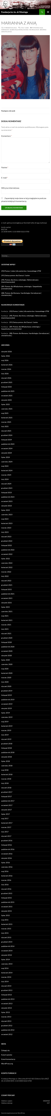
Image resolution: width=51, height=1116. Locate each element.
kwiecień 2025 (6, 418)
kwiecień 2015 (6, 924)
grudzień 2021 (6, 585)
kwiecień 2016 (6, 876)
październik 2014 (7, 946)
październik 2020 (7, 647)
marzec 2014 (6, 977)
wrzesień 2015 (6, 907)
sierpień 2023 (6, 506)
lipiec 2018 (5, 761)
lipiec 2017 (5, 814)
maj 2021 (4, 616)
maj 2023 (4, 519)
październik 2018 (7, 752)
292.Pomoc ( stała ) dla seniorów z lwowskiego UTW (21, 271)
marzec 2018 (6, 779)
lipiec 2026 (5, 356)
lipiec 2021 (5, 607)
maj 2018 (4, 770)
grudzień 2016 (6, 840)
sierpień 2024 (6, 453)
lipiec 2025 (5, 404)
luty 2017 (5, 832)
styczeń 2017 (6, 836)
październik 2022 (7, 550)
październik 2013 (7, 999)
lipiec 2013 (5, 1012)
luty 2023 (5, 532)
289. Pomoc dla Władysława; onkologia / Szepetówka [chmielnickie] (20, 328)
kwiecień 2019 (6, 726)
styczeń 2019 (6, 739)
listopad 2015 (6, 898)
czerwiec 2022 (6, 563)
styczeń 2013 (6, 1021)
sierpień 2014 (6, 955)
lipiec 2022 (5, 559)
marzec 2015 (6, 929)
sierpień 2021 (6, 603)
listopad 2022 (6, 545)
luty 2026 (5, 373)
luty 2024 (5, 479)
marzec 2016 (6, 880)
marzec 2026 (6, 369)
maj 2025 (4, 413)
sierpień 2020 (6, 655)
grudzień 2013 (6, 990)
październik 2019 (7, 699)
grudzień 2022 (6, 541)
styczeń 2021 (6, 633)
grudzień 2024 (6, 435)
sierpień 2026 (6, 351)
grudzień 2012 (6, 1025)
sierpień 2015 (6, 911)
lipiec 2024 (5, 457)
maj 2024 (4, 466)
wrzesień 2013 (6, 1003)
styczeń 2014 (6, 986)
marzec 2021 (6, 625)
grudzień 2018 (6, 744)
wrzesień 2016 (6, 854)
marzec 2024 (6, 475)
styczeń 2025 (6, 431)
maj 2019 (4, 722)
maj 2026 (4, 360)
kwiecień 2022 (6, 567)
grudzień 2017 (6, 792)
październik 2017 (7, 801)
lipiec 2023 (5, 510)
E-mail (4, 177)
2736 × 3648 (24, 28)
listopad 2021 (6, 589)
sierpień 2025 (6, 400)
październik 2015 (7, 902)
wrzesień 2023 (6, 501)
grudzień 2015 (6, 893)
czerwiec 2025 (6, 409)
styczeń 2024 (6, 484)
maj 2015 (4, 920)
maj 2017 (4, 818)
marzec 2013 (6, 1017)
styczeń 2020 (6, 686)
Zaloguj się (5, 1050)
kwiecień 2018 (6, 774)
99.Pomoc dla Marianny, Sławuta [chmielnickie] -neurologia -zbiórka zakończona (23, 30)
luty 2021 (5, 629)
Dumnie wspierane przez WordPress (13, 1113)
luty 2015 (5, 933)
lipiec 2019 (5, 713)
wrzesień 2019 (6, 704)
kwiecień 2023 (6, 523)
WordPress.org (7, 1064)
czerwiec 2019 (6, 717)
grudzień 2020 (6, 638)
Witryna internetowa (10, 188)
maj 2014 (4, 968)
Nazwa (4, 167)
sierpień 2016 (6, 858)
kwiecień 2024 (6, 470)
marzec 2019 (6, 730)
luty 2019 (5, 735)
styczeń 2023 (6, 536)
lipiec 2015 (5, 915)
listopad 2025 (6, 387)
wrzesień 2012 (6, 1034)
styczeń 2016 (6, 889)
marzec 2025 (6, 422)
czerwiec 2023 (6, 514)
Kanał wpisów (6, 1055)
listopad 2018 (6, 748)
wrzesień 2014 (6, 951)
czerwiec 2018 (6, 766)
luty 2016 (5, 885)
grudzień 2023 (6, 488)
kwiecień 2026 (6, 365)
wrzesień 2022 (6, 554)
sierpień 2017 (6, 810)
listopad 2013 (6, 995)
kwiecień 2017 (6, 823)
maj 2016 (4, 871)
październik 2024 (7, 444)
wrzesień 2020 (6, 651)
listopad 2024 (6, 440)
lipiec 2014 (5, 959)
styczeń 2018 (6, 788)
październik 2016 (7, 849)
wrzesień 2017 (6, 805)
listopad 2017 (6, 796)
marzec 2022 (6, 572)
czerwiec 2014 (6, 964)
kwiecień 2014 (6, 973)
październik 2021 (7, 594)
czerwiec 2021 (6, 611)
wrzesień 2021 (6, 598)
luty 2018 (5, 783)
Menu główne (48, 12)
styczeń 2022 (6, 581)
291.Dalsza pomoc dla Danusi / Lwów (15, 275)
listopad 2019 (6, 695)
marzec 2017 (6, 827)
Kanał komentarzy (8, 1059)
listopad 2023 (6, 492)
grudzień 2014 (6, 942)
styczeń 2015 (6, 937)
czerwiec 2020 (6, 664)
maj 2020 (4, 669)
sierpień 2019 (6, 708)
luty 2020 (5, 682)
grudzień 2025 (6, 382)
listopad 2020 (6, 642)
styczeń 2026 (6, 378)
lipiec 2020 (5, 660)
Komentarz (6, 136)
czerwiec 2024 (6, 462)
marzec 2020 (6, 677)
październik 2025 (7, 391)
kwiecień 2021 (6, 620)
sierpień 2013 (6, 1008)
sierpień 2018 (6, 757)
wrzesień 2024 (6, 448)
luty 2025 (5, 426)
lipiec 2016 (5, 862)
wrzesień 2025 (6, 396)
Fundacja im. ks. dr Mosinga (14, 12)
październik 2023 (7, 497)
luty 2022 (5, 576)
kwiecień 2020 (6, 673)
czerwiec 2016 (6, 867)
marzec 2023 (6, 528)
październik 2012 (7, 1030)
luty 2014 (5, 981)
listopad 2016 (6, 845)
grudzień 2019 (6, 691)
